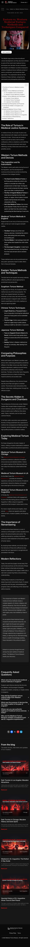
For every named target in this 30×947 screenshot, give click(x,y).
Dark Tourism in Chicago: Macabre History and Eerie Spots (13, 821)
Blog (8, 9)
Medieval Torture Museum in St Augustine (16, 114)
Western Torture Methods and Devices (13, 90)
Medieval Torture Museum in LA (14, 113)
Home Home (2, 9)
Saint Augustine (6, 52)
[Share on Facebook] (11, 731)
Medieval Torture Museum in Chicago (15, 111)
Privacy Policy (12, 933)
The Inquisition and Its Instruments (14, 92)
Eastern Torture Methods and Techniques (14, 96)
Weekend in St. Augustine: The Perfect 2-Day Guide (15, 860)
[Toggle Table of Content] (25, 85)
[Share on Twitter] (14, 731)
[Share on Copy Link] (8, 731)
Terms (19, 933)
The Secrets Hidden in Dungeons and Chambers (13, 106)
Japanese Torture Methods (12, 102)
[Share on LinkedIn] (21, 731)
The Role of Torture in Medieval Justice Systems (13, 88)
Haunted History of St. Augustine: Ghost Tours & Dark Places (13, 899)
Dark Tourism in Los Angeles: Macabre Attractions (14, 781)
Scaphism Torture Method (12, 98)
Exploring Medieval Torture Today (12, 109)
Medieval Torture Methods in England (15, 94)
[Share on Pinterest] (18, 731)
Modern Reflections (8, 118)
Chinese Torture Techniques (13, 100)
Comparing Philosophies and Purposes (13, 103)
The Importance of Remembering (11, 116)
